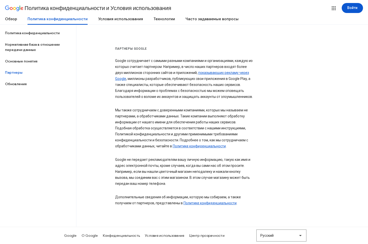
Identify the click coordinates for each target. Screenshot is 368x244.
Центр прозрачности (207, 235)
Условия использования (120, 19)
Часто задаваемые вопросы (212, 19)
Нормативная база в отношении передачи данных (32, 47)
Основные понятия (21, 61)
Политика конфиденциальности (58, 19)
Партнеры (14, 72)
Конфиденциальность (121, 235)
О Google (90, 235)
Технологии (164, 19)
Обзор (11, 19)
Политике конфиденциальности (199, 146)
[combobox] (281, 236)
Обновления (16, 84)
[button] (334, 8)
